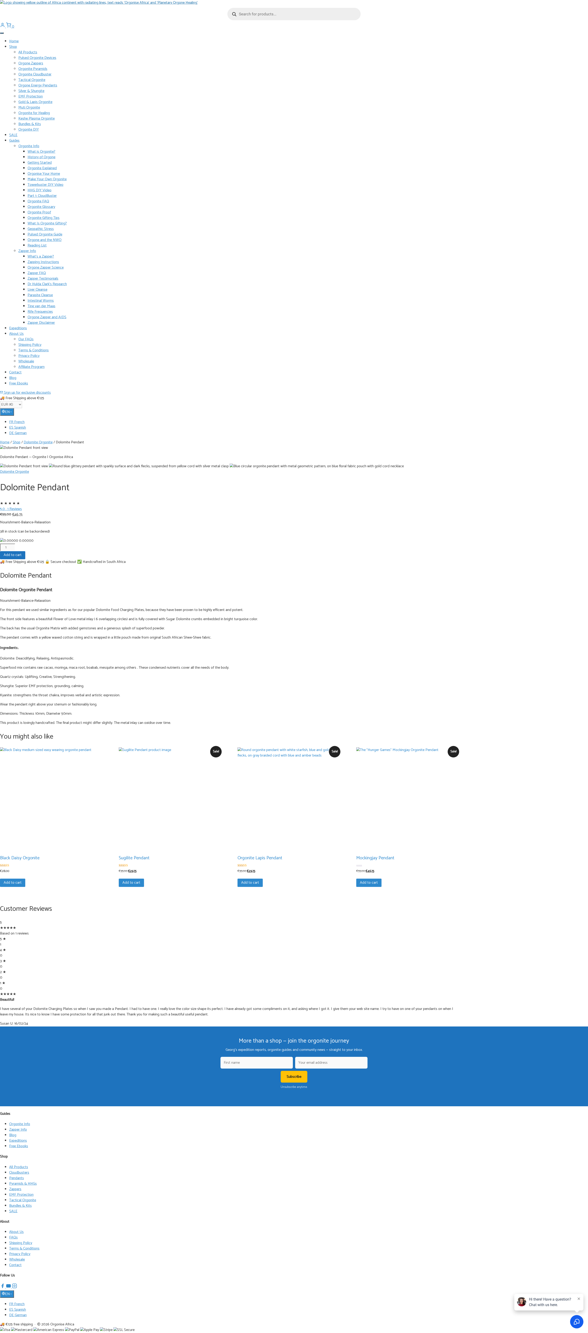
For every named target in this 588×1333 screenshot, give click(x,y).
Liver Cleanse (37, 290)
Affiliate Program (31, 367)
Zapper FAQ (37, 273)
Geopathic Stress (41, 229)
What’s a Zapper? (41, 256)
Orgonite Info (28, 146)
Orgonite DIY (28, 129)
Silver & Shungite (31, 91)
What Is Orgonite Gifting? (47, 223)
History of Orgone (41, 157)
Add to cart (13, 555)
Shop (13, 47)
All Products (27, 52)
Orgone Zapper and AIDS (47, 317)
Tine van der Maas (41, 306)
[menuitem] (298, 422)
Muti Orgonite (29, 107)
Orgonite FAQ (38, 201)
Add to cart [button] (13, 883)
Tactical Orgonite (31, 80)
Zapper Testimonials (43, 278)
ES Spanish (17, 427)
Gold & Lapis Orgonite (35, 102)
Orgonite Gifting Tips (43, 218)
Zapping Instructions (43, 262)
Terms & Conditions (33, 350)
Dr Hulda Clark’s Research (47, 284)
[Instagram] (14, 1287)
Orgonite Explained (42, 168)
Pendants (16, 1178)
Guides (14, 141)
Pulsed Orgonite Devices (37, 58)
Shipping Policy (29, 345)
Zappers (15, 1189)
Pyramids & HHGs (23, 1184)
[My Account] (3, 26)
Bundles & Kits (29, 124)
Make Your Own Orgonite (47, 179)
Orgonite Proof (39, 212)
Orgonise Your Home (44, 174)
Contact (15, 372)
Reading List (37, 245)
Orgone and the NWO (45, 240)
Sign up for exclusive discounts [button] (27, 393)
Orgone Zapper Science (46, 267)
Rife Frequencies (40, 312)
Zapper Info (27, 251)
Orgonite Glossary (41, 207)
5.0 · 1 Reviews (11, 509)
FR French (17, 422)
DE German (18, 433)
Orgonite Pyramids (32, 69)
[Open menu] (2, 33)
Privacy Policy (29, 356)
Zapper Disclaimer (41, 323)
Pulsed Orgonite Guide (45, 234)
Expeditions (18, 328)
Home (14, 41)
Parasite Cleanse (40, 295)
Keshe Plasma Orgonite (36, 118)
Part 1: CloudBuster (42, 196)
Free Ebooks (18, 383)
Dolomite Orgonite (38, 442)
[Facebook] (3, 1287)
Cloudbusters (19, 1173)
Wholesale (26, 361)
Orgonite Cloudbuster (34, 74)
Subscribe (294, 1077)
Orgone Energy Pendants (37, 85)
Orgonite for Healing (34, 113)
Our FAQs (26, 339)
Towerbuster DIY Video (45, 185)
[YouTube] (9, 1287)
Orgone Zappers (30, 63)
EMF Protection (30, 96)
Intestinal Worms (41, 301)
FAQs (13, 1237)
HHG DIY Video (39, 190)
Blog (12, 378)
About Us (16, 334)
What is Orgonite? (41, 152)
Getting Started (40, 163)
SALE (13, 135)
